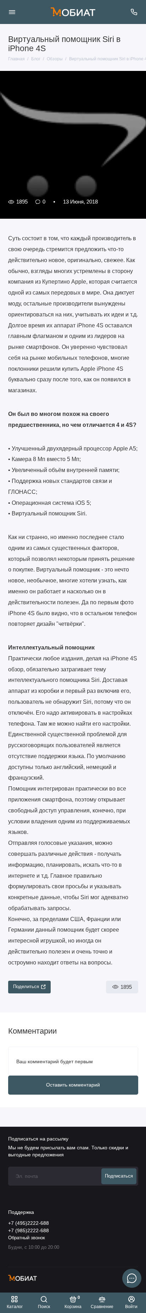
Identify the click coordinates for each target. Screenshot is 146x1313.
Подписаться (119, 1176)
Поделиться (26, 986)
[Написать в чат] (131, 1278)
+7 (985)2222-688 (28, 1230)
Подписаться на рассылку (38, 1138)
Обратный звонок (26, 1237)
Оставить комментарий (73, 1085)
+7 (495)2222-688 (28, 1223)
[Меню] (12, 12)
